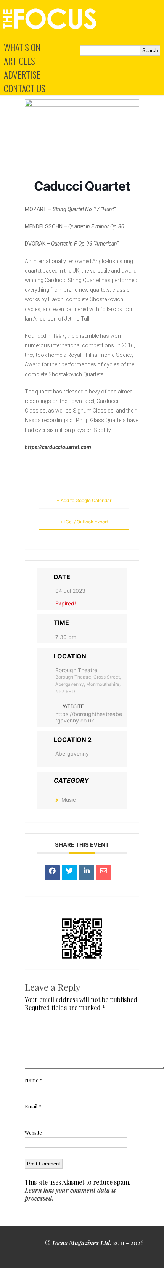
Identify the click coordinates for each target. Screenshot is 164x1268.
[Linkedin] (86, 872)
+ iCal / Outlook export (84, 522)
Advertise (22, 74)
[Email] (103, 872)
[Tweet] (69, 872)
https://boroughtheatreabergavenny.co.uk (88, 717)
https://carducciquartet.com (58, 447)
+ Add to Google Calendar (83, 500)
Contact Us (24, 88)
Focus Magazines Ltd (81, 1243)
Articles (19, 60)
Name (33, 1080)
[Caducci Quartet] (82, 104)
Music (68, 799)
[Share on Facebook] (52, 872)
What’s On (22, 47)
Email (33, 1106)
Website (33, 1132)
